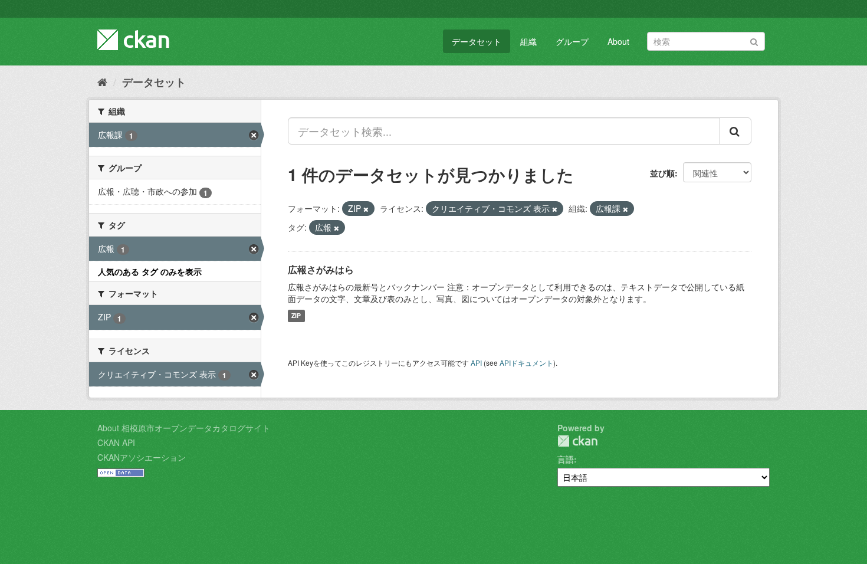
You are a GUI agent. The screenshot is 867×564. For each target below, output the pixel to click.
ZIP (296, 315)
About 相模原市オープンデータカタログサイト (183, 428)
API (476, 363)
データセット (476, 41)
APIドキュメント (526, 363)
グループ (572, 41)
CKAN (577, 441)
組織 (528, 41)
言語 (565, 459)
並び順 (662, 173)
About (618, 41)
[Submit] (754, 40)
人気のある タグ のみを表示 (150, 271)
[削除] (366, 209)
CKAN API (116, 442)
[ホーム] (102, 81)
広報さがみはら (321, 269)
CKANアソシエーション (141, 457)
